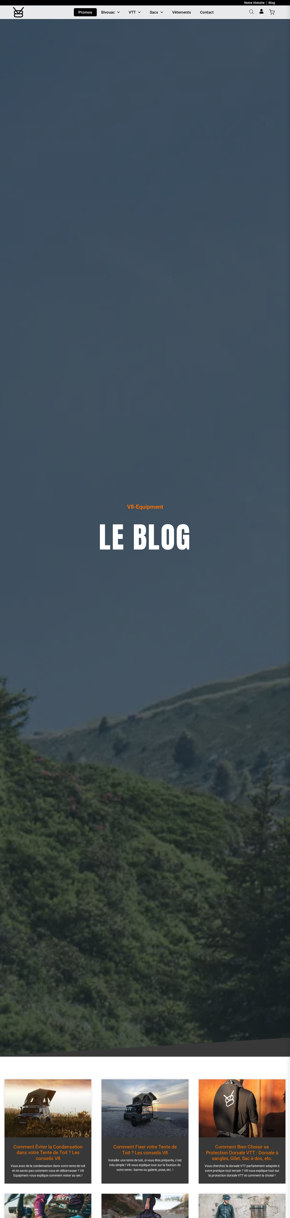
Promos (85, 12)
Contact (207, 12)
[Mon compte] (261, 11)
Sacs (154, 12)
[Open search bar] (251, 12)
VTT (132, 12)
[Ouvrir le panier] (271, 12)
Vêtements (181, 12)
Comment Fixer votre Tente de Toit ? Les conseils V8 (145, 1149)
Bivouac (108, 12)
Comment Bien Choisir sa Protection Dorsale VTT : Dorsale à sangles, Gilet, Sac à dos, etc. (242, 1152)
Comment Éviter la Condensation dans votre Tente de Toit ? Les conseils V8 (48, 1152)
